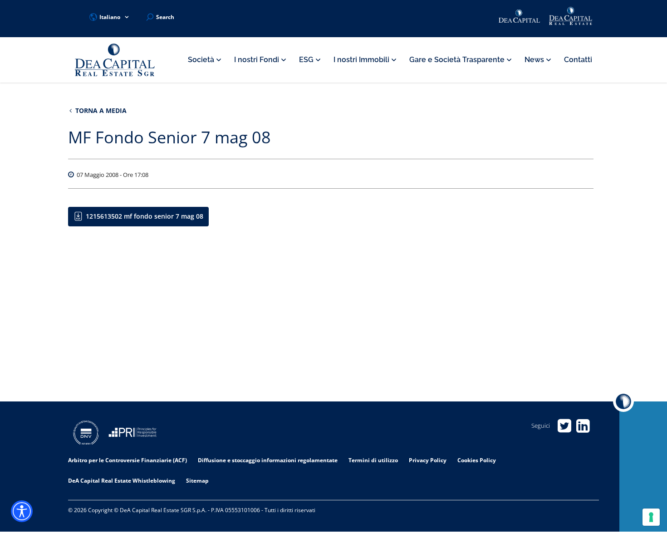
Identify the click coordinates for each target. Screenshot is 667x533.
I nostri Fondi (257, 59)
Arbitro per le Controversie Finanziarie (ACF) (127, 460)
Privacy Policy (427, 460)
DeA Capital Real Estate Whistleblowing (121, 480)
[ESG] (132, 434)
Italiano (109, 17)
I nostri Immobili (362, 59)
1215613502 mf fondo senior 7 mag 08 (144, 216)
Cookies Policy (476, 460)
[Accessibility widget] (22, 511)
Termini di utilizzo (373, 460)
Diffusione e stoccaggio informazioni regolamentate (268, 460)
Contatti (578, 59)
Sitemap (197, 480)
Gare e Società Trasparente (457, 59)
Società (202, 59)
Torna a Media (100, 110)
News (535, 59)
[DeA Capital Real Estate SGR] (115, 60)
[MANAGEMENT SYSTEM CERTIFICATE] (86, 434)
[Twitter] (564, 425)
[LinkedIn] (583, 425)
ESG (307, 59)
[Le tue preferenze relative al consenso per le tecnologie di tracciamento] (651, 517)
